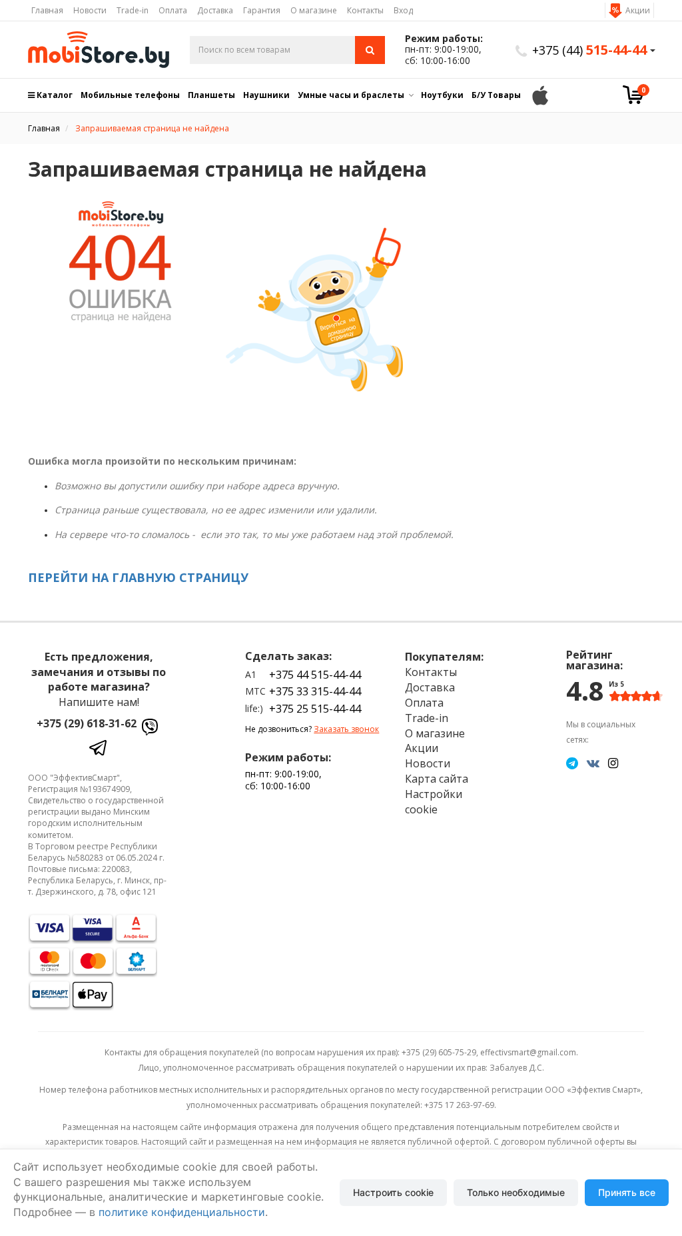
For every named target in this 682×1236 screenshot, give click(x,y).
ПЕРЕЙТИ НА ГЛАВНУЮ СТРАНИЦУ (138, 577)
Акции (637, 10)
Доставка (215, 10)
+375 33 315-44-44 (315, 691)
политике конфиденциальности (182, 1212)
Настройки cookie (433, 802)
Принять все (626, 1192)
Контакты (365, 10)
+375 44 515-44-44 (315, 674)
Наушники (266, 95)
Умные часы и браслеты (351, 95)
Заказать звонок (346, 729)
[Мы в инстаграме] (613, 763)
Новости (90, 10)
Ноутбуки (442, 95)
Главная (47, 10)
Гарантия (261, 10)
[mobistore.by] (99, 49)
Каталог (54, 95)
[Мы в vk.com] (593, 763)
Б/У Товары (496, 95)
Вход (403, 10)
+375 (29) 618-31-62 (87, 723)
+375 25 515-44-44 (315, 708)
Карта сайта (436, 778)
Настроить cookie (393, 1192)
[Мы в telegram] (572, 763)
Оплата (173, 10)
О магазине (313, 10)
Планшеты (211, 95)
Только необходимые (516, 1192)
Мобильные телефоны (130, 95)
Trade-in (133, 10)
